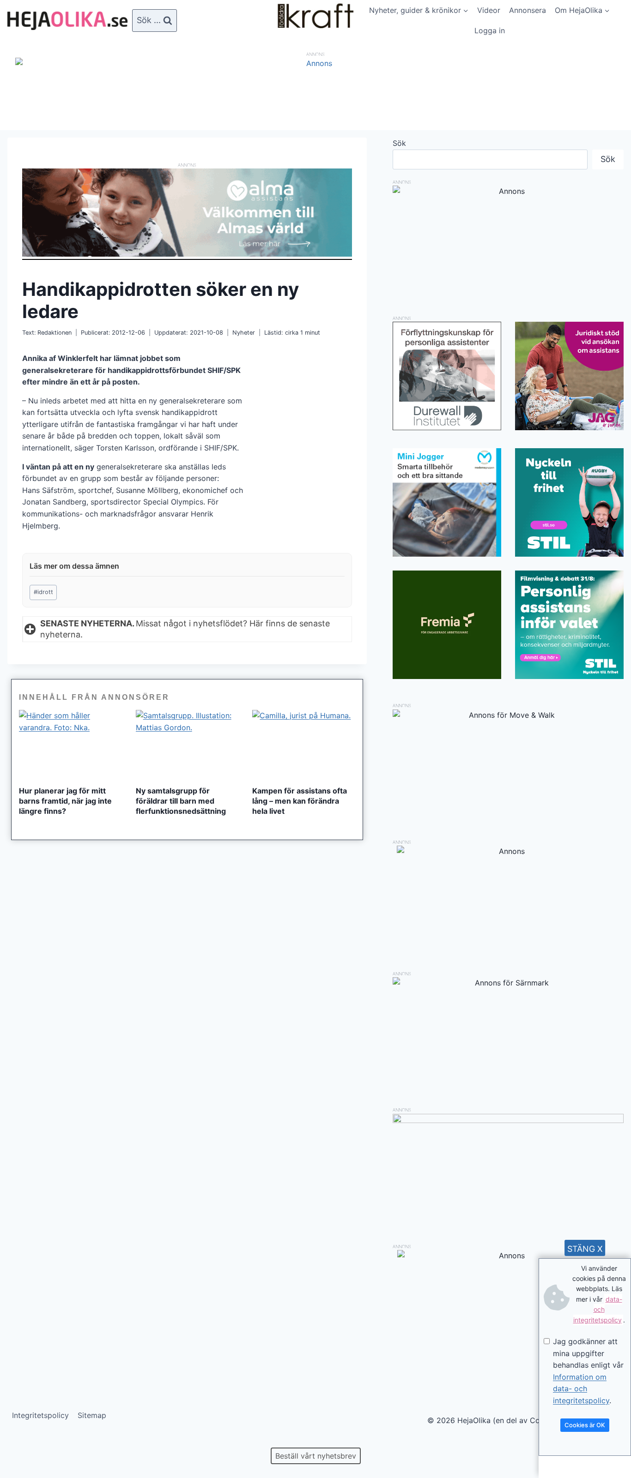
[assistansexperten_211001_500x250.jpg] (508, 1120)
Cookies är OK (584, 1425)
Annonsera (527, 10)
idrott (43, 592)
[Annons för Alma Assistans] (187, 212)
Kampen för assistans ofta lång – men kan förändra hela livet (299, 801)
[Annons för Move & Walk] (508, 715)
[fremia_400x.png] (447, 625)
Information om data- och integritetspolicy (581, 1388)
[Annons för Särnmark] (508, 982)
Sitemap (92, 1415)
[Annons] (315, 63)
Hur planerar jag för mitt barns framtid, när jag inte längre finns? (65, 801)
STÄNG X (585, 1249)
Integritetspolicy (40, 1415)
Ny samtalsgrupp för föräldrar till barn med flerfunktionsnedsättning (181, 801)
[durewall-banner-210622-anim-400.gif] (447, 376)
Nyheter (243, 332)
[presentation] (70, 744)
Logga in (489, 30)
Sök (399, 143)
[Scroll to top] (23, 1441)
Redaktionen (54, 332)
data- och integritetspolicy (597, 1309)
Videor (488, 10)
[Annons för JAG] (569, 427)
